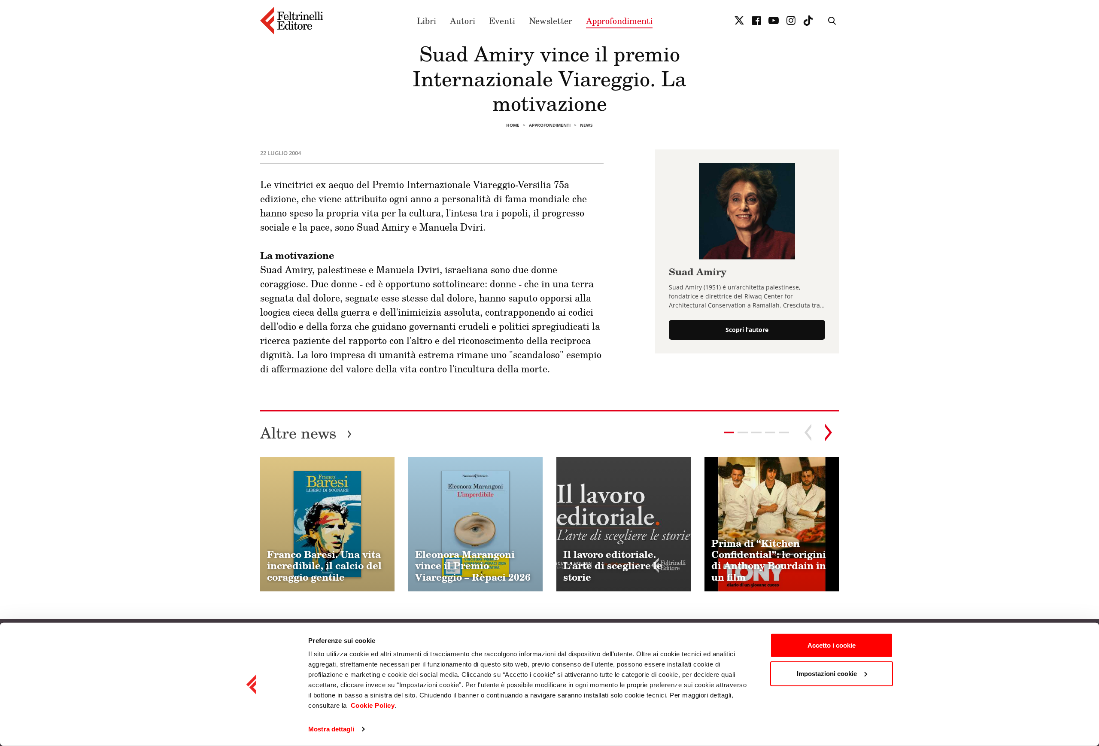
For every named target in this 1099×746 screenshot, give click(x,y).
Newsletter (550, 20)
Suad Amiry (697, 271)
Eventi (502, 20)
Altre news (306, 432)
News (586, 125)
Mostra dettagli (331, 729)
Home (512, 125)
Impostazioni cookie (827, 673)
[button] (743, 432)
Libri (426, 20)
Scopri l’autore (747, 330)
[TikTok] (808, 20)
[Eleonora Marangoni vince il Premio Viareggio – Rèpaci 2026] (475, 524)
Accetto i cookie (832, 645)
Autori (462, 20)
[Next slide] (828, 432)
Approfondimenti (619, 20)
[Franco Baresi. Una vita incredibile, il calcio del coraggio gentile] (327, 524)
